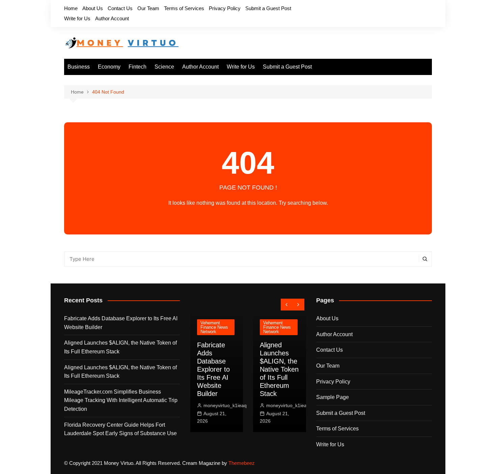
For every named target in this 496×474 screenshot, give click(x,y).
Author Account (112, 18)
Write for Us (77, 18)
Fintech (137, 67)
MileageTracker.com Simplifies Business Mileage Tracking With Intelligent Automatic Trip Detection (120, 400)
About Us (92, 8)
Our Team (148, 8)
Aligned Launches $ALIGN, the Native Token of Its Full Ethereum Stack (120, 347)
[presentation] (287, 304)
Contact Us (120, 8)
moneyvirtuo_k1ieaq (225, 405)
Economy (109, 67)
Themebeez (241, 463)
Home (71, 8)
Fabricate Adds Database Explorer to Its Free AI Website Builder (120, 323)
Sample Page (332, 397)
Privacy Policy (225, 8)
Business (78, 67)
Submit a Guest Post (268, 8)
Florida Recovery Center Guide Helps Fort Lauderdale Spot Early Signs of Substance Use (120, 429)
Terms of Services (184, 8)
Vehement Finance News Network (214, 327)
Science (164, 67)
